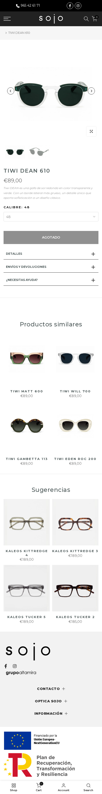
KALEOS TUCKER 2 (75, 617)
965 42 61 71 (30, 5)
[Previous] (10, 91)
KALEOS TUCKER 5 (26, 617)
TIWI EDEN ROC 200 (75, 459)
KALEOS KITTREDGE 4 (27, 553)
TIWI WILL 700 (75, 391)
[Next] (91, 91)
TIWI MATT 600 (26, 391)
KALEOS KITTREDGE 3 (75, 551)
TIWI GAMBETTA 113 (27, 459)
